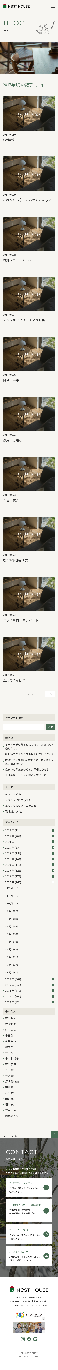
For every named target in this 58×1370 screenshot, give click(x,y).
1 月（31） (13, 972)
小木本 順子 (12, 1058)
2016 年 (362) (13, 979)
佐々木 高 (10, 1024)
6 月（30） (13, 934)
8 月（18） (13, 919)
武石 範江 (10, 1099)
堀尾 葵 (9, 1047)
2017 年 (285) (13, 882)
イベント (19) (13, 794)
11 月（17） (14, 896)
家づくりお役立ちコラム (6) (21, 806)
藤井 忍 (9, 1087)
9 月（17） (13, 911)
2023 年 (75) (12, 847)
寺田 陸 (9, 1070)
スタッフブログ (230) (17, 800)
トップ (6, 1136)
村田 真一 (10, 1053)
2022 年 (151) (13, 853)
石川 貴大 (10, 1018)
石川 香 (9, 1093)
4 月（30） (13, 949)
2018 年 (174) (13, 876)
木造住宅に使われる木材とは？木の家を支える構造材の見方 (29, 762)
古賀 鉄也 (10, 1041)
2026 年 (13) (12, 830)
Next (50, 694)
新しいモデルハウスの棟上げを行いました (29, 754)
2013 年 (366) (13, 996)
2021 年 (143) (13, 859)
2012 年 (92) (12, 1002)
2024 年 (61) (12, 842)
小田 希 (9, 1035)
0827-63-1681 (21, 1305)
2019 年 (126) (13, 870)
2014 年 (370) (13, 990)
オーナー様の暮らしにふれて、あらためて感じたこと (29, 746)
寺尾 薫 (9, 1076)
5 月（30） (13, 942)
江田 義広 (10, 1030)
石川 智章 (10, 1064)
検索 (50, 727)
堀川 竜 (9, 1104)
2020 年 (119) (13, 865)
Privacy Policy (29, 1353)
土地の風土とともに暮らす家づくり (25, 775)
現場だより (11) (14, 811)
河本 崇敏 (10, 1110)
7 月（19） (13, 926)
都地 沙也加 (12, 1081)
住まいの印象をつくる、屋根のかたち (27, 769)
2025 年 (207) (13, 836)
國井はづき (11, 1116)
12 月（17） (14, 888)
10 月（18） (14, 903)
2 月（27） (13, 965)
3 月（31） (13, 957)
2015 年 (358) (13, 985)
